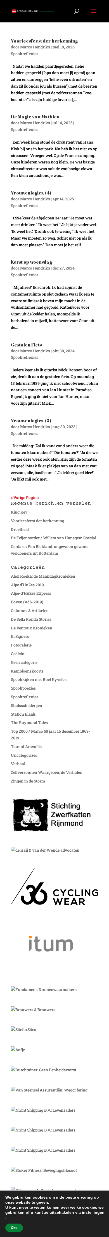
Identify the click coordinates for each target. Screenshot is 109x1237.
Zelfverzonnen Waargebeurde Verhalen (46, 772)
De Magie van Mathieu (35, 117)
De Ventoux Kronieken (31, 628)
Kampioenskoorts (27, 671)
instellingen (93, 1212)
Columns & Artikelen (30, 610)
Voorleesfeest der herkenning (44, 41)
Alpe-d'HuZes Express (31, 593)
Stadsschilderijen (26, 705)
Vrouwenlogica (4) (31, 193)
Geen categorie (24, 662)
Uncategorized (24, 755)
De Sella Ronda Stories (31, 619)
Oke (14, 1228)
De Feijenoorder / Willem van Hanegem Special (53, 537)
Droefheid (20, 529)
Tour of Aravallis (26, 746)
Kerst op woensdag (31, 262)
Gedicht (18, 653)
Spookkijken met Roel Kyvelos (39, 679)
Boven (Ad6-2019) (27, 602)
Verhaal (18, 763)
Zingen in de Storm (28, 781)
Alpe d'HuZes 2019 (27, 584)
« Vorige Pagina (25, 497)
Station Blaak (23, 714)
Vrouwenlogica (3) (31, 421)
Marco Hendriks (35, 47)
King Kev (19, 512)
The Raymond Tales (29, 722)
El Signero (20, 636)
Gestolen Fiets (26, 345)
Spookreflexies (24, 53)
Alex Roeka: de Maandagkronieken (43, 576)
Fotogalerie (21, 645)
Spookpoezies (23, 688)
